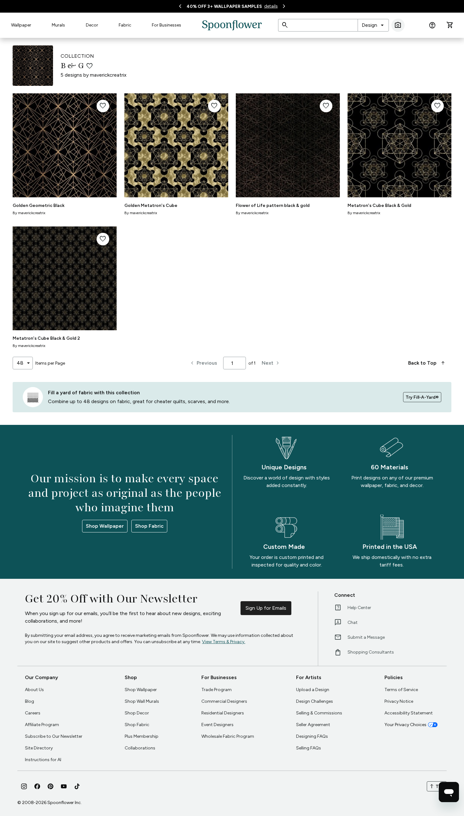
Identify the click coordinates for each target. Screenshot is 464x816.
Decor (92, 25)
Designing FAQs (312, 736)
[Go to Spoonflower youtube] (63, 786)
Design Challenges (314, 701)
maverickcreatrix (108, 75)
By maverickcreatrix (29, 213)
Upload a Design (312, 689)
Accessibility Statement (408, 713)
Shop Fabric (149, 526)
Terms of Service (401, 689)
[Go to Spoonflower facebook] (37, 786)
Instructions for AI (43, 759)
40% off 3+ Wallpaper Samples (224, 6)
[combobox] (373, 25)
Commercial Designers (224, 701)
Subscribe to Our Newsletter (53, 736)
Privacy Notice (398, 701)
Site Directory (39, 748)
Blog (29, 701)
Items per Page (50, 363)
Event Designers (217, 724)
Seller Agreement (313, 724)
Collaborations (140, 748)
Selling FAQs (308, 748)
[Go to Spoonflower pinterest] (50, 786)
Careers (32, 713)
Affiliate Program (42, 724)
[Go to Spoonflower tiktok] (77, 786)
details (271, 6)
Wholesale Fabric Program (227, 736)
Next (271, 363)
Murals (58, 25)
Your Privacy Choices (405, 724)
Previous (203, 363)
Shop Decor (137, 713)
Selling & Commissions (319, 713)
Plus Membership (141, 736)
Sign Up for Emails (266, 608)
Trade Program (216, 689)
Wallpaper (21, 25)
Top (436, 786)
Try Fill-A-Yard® (422, 397)
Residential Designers (222, 713)
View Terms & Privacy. (223, 641)
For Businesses (166, 25)
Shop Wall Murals (142, 701)
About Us (34, 689)
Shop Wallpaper (105, 526)
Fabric (125, 25)
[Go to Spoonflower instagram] (24, 786)
